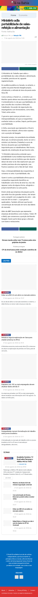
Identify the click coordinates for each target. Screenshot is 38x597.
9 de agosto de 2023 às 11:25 (14, 38)
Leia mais (8, 478)
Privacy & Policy (22, 590)
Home (13, 15)
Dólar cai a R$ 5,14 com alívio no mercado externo (18, 295)
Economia (23, 15)
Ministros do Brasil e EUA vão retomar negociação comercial (22, 484)
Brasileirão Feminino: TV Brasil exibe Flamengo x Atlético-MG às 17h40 (25, 459)
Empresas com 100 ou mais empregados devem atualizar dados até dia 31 (17, 385)
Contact (32, 590)
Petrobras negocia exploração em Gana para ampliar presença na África (16, 339)
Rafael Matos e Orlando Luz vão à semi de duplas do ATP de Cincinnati (23, 523)
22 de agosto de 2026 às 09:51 (15, 467)
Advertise (11, 590)
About (3, 590)
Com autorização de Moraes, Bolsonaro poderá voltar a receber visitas (23, 497)
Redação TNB (17, 35)
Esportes (9, 458)
